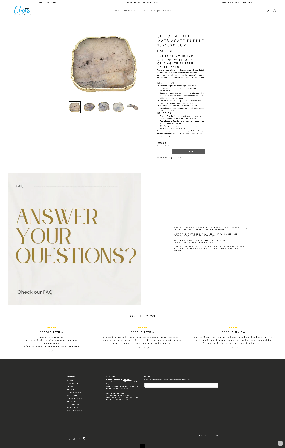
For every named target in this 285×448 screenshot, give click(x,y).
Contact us (70, 389)
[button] (10, 10)
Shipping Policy (72, 407)
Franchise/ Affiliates (74, 392)
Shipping (167, 145)
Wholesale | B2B (72, 383)
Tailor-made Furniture (74, 398)
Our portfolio (71, 401)
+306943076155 (152, 2)
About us (70, 380)
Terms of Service (73, 404)
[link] (268, 10)
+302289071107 (139, 2)
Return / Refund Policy (75, 410)
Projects (70, 386)
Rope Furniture (72, 395)
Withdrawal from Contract (47, 2)
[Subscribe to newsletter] (216, 385)
